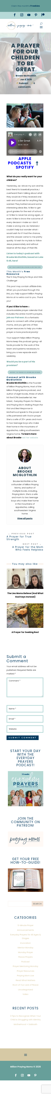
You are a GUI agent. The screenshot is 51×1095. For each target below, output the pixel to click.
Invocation (25, 943)
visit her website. (30, 437)
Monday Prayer (25, 952)
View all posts (25, 518)
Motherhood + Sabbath (25, 1024)
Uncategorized (25, 989)
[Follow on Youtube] (29, 15)
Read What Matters (25, 980)
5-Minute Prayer (25, 925)
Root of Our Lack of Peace (25, 984)
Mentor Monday (25, 947)
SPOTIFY (25, 167)
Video (25, 994)
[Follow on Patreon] (43, 15)
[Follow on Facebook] (15, 15)
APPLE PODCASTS (20, 161)
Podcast (23, 83)
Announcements (25, 930)
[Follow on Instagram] (22, 15)
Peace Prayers (25, 956)
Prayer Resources (25, 971)
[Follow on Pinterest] (36, 15)
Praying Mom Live (25, 975)
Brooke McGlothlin (26, 75)
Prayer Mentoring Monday (25, 966)
